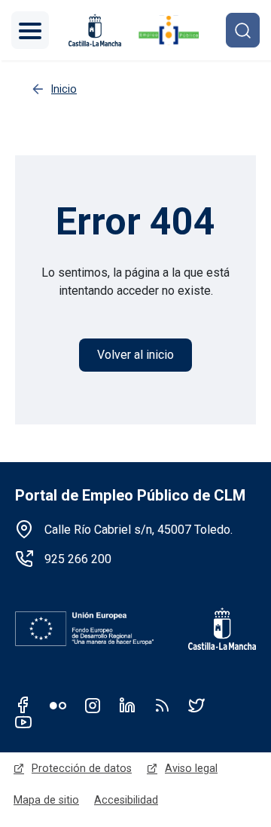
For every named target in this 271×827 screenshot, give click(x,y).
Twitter (196, 705)
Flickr (58, 705)
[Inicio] (169, 30)
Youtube (23, 721)
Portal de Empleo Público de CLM (130, 495)
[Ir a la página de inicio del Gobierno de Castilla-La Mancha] (212, 629)
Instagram (92, 705)
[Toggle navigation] (30, 30)
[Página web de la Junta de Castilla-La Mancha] (95, 30)
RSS (162, 705)
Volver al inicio (135, 355)
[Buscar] (243, 30)
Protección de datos (82, 768)
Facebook (23, 705)
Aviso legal (191, 768)
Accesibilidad (126, 800)
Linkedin (127, 705)
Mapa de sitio (46, 800)
